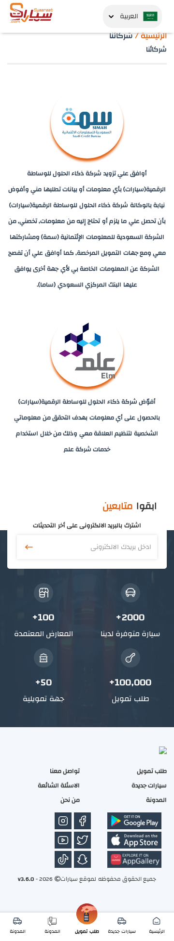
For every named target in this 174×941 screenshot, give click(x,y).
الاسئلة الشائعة (59, 785)
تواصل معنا (65, 771)
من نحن (70, 800)
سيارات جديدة (149, 785)
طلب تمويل (152, 771)
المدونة (156, 800)
